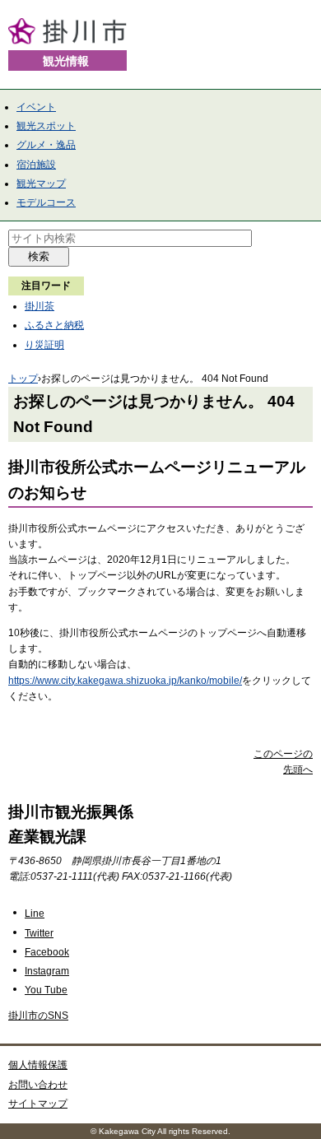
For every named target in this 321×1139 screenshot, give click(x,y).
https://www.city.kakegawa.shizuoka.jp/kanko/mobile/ (125, 680)
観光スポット (46, 126)
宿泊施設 (36, 164)
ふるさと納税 (54, 325)
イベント (36, 107)
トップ (23, 378)
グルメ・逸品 (46, 145)
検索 (38, 256)
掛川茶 (39, 306)
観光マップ (41, 183)
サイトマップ (37, 1103)
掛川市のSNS (38, 1015)
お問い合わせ (37, 1084)
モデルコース (46, 202)
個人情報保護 (37, 1065)
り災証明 (44, 345)
